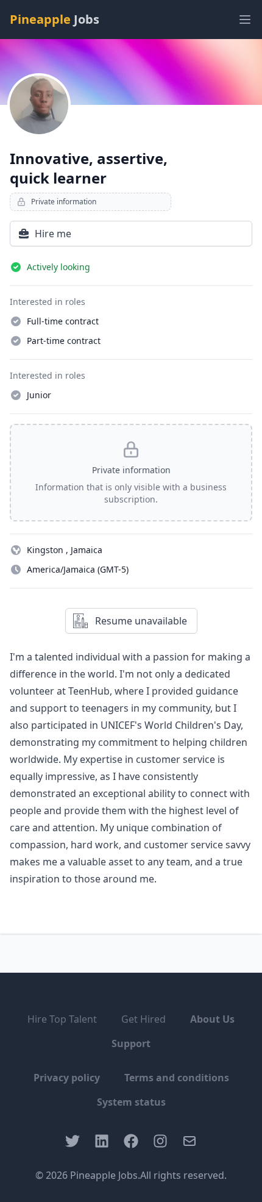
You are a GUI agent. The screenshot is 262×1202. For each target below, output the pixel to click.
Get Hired (143, 1019)
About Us (212, 1019)
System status (131, 1102)
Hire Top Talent (62, 1019)
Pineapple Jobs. (105, 1175)
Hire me (53, 233)
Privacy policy (67, 1077)
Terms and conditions (176, 1077)
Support (131, 1043)
